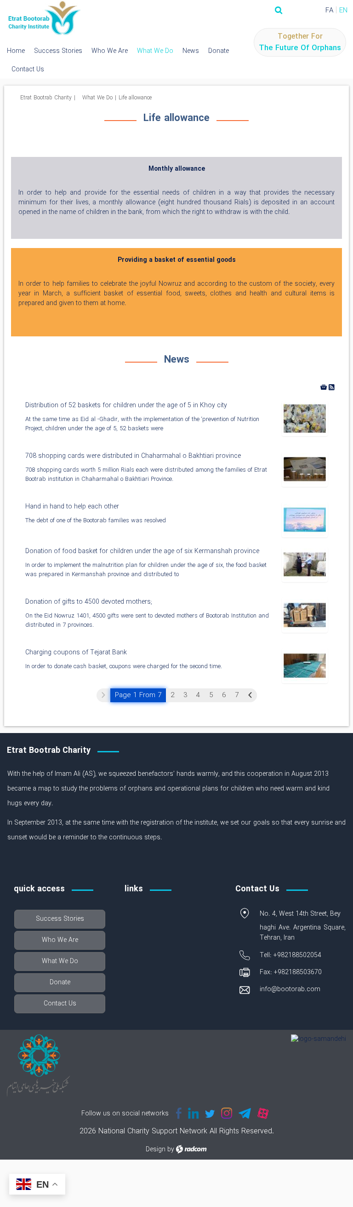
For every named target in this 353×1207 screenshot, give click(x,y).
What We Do (155, 51)
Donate (218, 51)
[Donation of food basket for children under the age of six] (305, 564)
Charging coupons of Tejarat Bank (76, 652)
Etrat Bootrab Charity (46, 97)
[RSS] (332, 386)
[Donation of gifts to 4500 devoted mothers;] (305, 615)
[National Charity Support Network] (44, 18)
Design (155, 1149)
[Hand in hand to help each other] (305, 519)
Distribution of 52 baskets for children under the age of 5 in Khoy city (126, 405)
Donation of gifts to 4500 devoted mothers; (88, 602)
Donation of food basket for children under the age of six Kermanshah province (142, 551)
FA (329, 10)
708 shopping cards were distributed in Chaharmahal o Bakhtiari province (133, 456)
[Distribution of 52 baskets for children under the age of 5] (305, 418)
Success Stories (58, 51)
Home (16, 51)
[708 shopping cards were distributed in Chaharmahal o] (305, 469)
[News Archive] (324, 386)
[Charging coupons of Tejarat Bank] (305, 665)
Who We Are (109, 51)
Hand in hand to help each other (72, 507)
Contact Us (27, 69)
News (190, 51)
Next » (250, 695)
